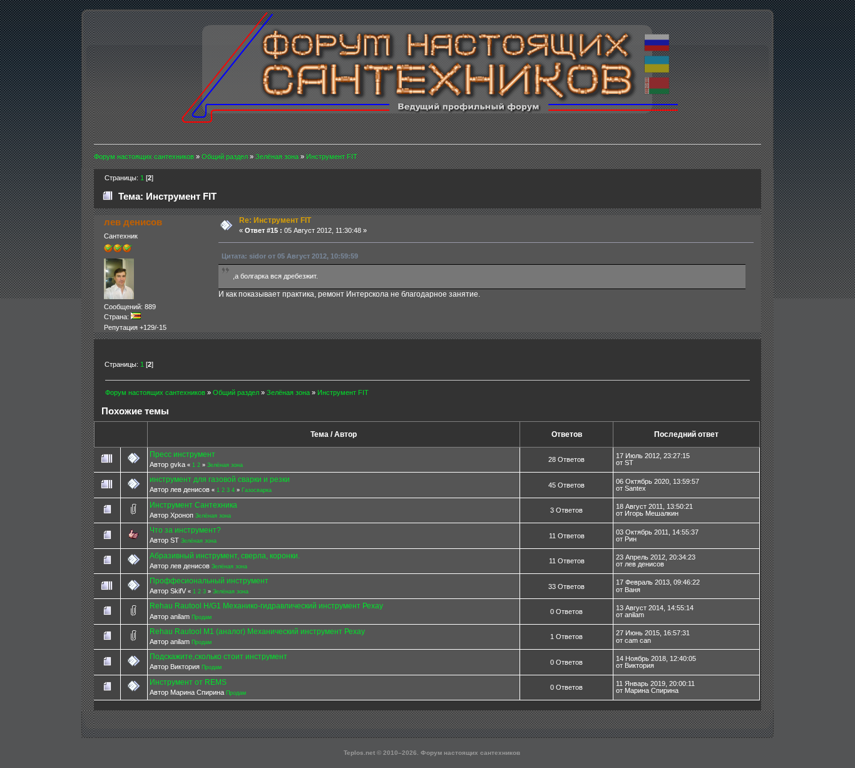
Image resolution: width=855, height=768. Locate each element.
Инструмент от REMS (188, 682)
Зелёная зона (225, 465)
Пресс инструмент (182, 454)
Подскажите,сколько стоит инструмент (218, 656)
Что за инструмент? (185, 530)
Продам (202, 617)
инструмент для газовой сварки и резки (220, 479)
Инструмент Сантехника (193, 505)
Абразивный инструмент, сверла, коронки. (225, 555)
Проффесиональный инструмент (209, 580)
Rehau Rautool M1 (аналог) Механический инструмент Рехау (257, 631)
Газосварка (257, 490)
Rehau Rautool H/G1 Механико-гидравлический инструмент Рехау (266, 606)
